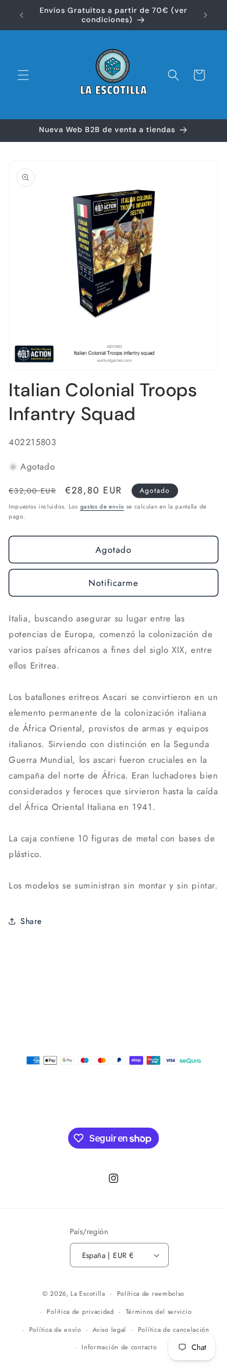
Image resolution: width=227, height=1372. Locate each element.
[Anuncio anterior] (21, 15)
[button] (23, 75)
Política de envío (55, 1329)
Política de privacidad (80, 1311)
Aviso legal (109, 1329)
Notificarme (113, 583)
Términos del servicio (159, 1311)
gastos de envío (102, 506)
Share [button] (31, 921)
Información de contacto (119, 1347)
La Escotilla (87, 1293)
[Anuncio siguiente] (205, 15)
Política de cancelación (174, 1329)
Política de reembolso (151, 1293)
